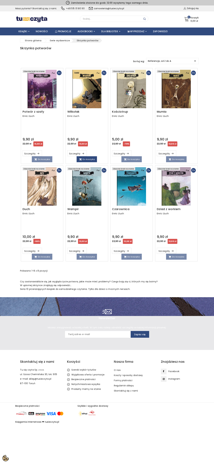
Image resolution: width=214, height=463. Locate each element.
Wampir (73, 209)
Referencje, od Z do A (172, 61)
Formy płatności (123, 380)
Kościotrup (120, 111)
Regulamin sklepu (124, 385)
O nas (117, 370)
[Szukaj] (145, 19)
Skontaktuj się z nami (126, 390)
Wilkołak (73, 111)
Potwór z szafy (33, 111)
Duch (26, 209)
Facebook (173, 371)
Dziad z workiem (169, 209)
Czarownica (120, 209)
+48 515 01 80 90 (75, 8)
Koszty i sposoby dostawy (128, 375)
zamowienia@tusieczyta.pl (109, 8)
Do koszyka (43, 159)
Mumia (162, 111)
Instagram (174, 378)
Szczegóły (30, 153)
